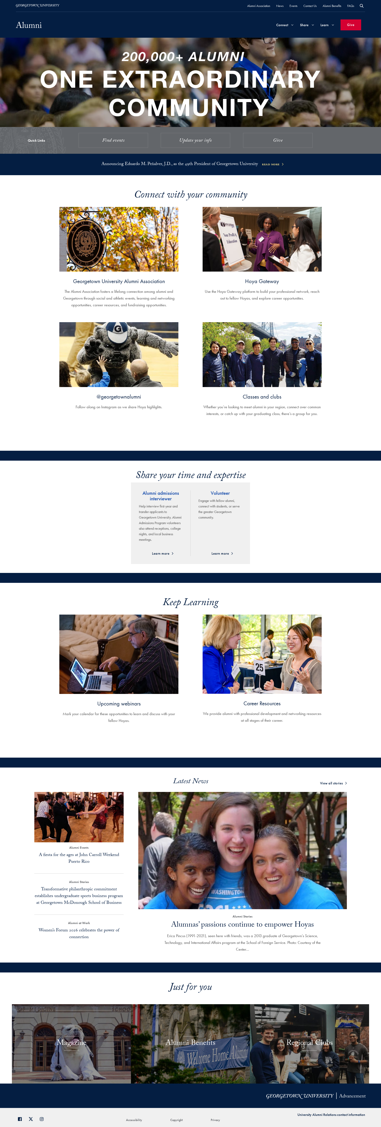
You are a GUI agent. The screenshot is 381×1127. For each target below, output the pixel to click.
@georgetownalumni (119, 396)
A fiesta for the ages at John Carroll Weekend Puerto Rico (79, 859)
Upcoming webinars (119, 703)
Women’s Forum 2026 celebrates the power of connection (79, 934)
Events (293, 6)
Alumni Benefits (332, 6)
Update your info (195, 141)
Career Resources (262, 703)
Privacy (215, 1120)
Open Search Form (361, 5)
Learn (324, 25)
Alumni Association (258, 6)
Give (351, 24)
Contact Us (310, 6)
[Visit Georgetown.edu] (38, 5)
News (280, 6)
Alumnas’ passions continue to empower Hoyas (242, 925)
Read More (271, 165)
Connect (282, 25)
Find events (113, 141)
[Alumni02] (29, 25)
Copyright (176, 1120)
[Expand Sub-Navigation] (292, 24)
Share (304, 25)
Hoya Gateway (262, 281)
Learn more (160, 553)
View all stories (331, 783)
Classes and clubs (262, 396)
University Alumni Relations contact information (331, 1114)
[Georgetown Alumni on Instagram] (43, 1118)
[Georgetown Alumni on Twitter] (32, 1118)
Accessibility (134, 1120)
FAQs (350, 6)
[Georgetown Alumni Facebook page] (21, 1118)
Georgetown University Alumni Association (119, 281)
